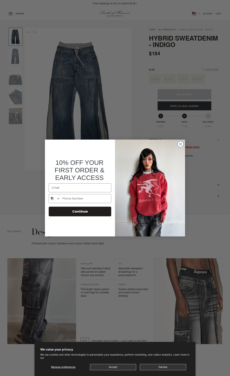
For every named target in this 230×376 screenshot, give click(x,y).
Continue (80, 211)
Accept (113, 366)
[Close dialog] (180, 144)
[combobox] (54, 198)
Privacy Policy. (53, 357)
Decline (163, 366)
